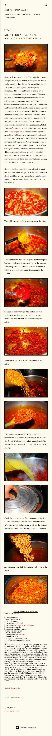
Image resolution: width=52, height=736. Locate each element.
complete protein (15, 131)
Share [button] (6, 697)
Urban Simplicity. (12, 688)
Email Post (15, 697)
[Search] (46, 4)
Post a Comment (12, 711)
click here (17, 118)
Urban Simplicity (16, 9)
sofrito (7, 101)
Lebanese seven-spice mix (24, 625)
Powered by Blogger (28, 727)
